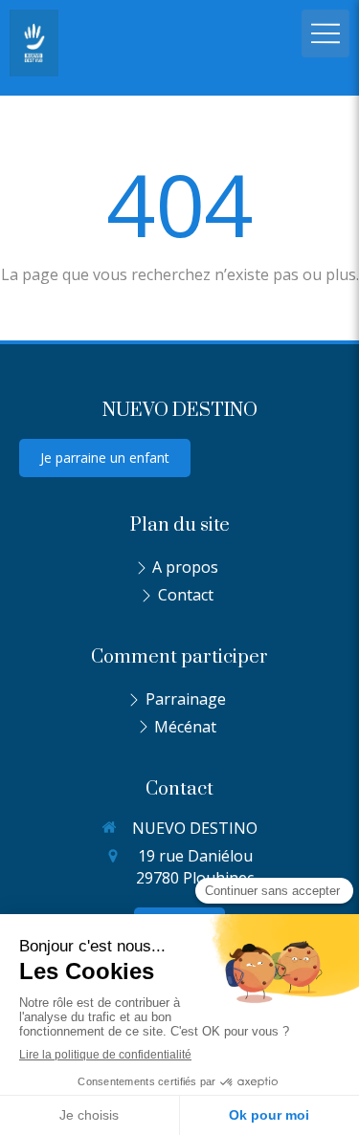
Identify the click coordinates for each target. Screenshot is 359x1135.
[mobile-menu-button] (325, 33)
